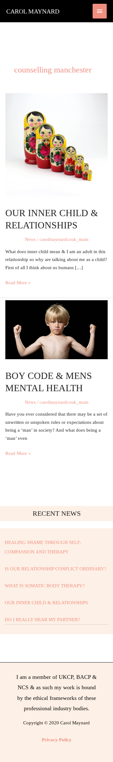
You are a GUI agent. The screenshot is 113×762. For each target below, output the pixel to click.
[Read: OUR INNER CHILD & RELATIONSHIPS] (56, 144)
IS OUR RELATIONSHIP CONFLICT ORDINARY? (55, 568)
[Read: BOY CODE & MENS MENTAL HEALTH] (56, 329)
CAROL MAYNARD (32, 11)
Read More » (18, 282)
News (30, 239)
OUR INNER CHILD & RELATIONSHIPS (46, 602)
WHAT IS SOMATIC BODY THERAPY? (45, 585)
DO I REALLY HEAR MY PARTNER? (42, 619)
